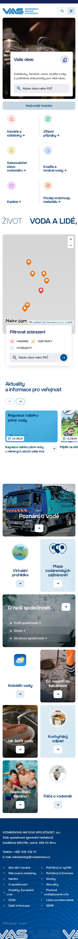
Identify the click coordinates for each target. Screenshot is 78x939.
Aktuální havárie (18, 867)
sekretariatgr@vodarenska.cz (31, 857)
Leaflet (36, 322)
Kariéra (12, 879)
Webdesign (10, 923)
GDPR (49, 905)
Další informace (17, 905)
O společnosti (17, 884)
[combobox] (41, 88)
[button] (62, 11)
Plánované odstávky (21, 873)
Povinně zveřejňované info (56, 892)
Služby (50, 879)
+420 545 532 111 (25, 852)
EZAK (11, 900)
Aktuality (51, 884)
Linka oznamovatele (58, 900)
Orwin (23, 923)
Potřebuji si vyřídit (58, 867)
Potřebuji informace (58, 873)
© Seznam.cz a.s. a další (58, 322)
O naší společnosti (29, 608)
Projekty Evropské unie (20, 892)
